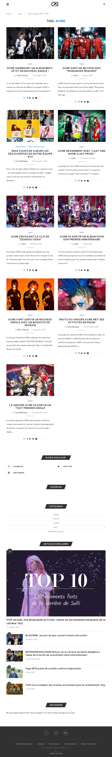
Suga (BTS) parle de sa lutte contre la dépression (53, 668)
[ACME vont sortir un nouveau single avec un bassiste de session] (30, 294)
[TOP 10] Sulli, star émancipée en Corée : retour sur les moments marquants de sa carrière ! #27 (55, 621)
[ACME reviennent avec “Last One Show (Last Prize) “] (82, 126)
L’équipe (41, 743)
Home (9, 14)
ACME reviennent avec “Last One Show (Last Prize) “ (81, 152)
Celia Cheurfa (22, 75)
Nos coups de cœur (36, 147)
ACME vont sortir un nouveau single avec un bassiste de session (30, 322)
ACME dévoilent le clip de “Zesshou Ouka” (30, 238)
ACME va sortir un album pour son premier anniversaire (82, 238)
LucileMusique (22, 161)
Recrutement (70, 743)
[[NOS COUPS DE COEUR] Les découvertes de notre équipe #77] (30, 126)
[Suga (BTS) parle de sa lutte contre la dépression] (14, 672)
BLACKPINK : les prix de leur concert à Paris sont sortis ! (57, 635)
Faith (75, 75)
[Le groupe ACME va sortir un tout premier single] (30, 380)
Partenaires (54, 743)
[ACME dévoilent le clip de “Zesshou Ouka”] (30, 211)
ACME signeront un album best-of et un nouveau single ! (30, 69)
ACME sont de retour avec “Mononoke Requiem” (81, 69)
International (56, 531)
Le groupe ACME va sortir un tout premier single (30, 406)
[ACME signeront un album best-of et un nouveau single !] (30, 43)
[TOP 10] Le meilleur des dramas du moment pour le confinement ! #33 (65, 685)
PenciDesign (67, 747)
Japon (30, 64)
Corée (56, 514)
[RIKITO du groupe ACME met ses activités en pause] (82, 294)
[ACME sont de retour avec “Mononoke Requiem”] (82, 43)
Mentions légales (24, 743)
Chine (56, 523)
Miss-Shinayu (23, 329)
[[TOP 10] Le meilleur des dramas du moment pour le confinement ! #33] (14, 689)
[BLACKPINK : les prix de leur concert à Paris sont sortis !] (14, 639)
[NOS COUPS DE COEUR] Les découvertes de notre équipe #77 (30, 153)
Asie (55, 527)
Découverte (20, 147)
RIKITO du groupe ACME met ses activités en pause (81, 321)
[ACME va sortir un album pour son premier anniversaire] (82, 211)
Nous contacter (88, 743)
